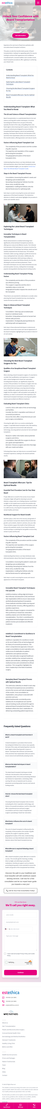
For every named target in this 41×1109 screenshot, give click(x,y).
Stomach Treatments (9, 1040)
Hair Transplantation (8, 1026)
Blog (22, 27)
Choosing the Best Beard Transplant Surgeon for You (20, 90)
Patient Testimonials (8, 1061)
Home (17, 27)
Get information (20, 35)
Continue (21, 972)
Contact (4, 1075)
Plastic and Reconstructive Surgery (13, 1030)
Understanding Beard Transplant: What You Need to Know (20, 77)
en (31, 3)
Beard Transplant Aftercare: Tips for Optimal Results (20, 96)
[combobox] (7, 929)
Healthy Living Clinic (8, 1043)
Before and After (7, 1047)
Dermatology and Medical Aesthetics (13, 1036)
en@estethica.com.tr (12, 1005)
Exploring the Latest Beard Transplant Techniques (18, 83)
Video (4, 1072)
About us (5, 1023)
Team (4, 1065)
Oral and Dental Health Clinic (11, 1033)
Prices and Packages (8, 1058)
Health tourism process (9, 1055)
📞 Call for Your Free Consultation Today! (20, 891)
